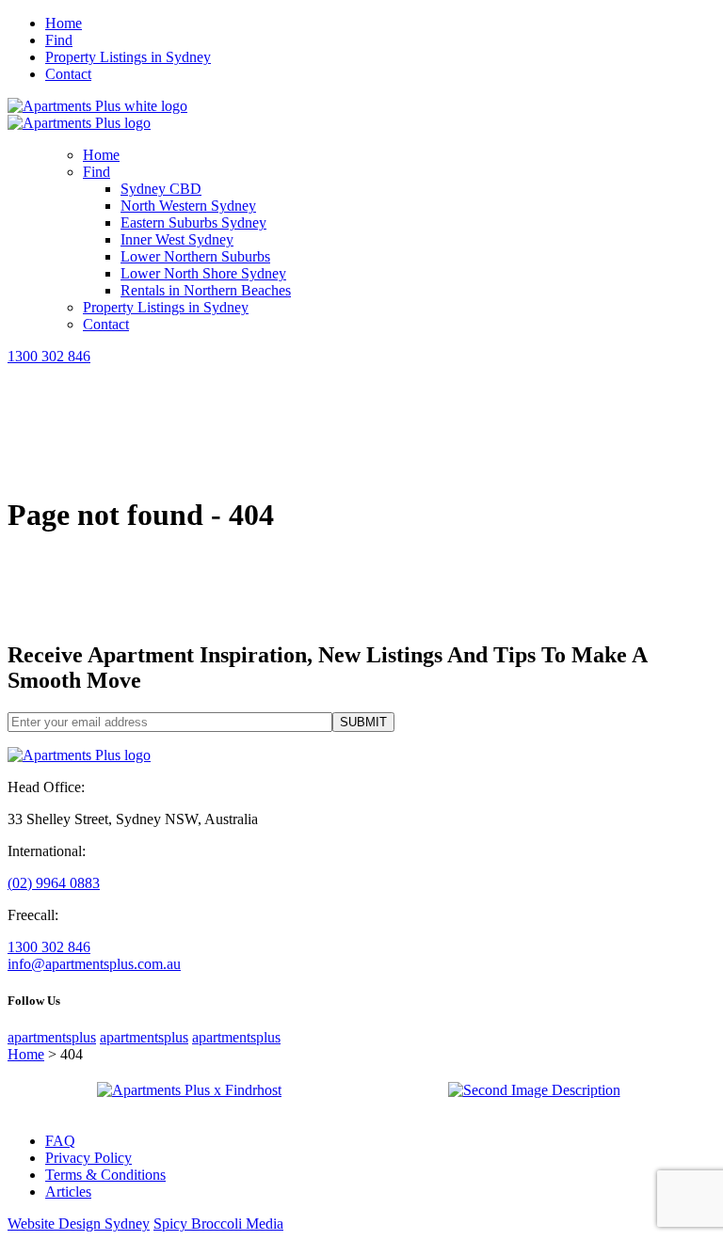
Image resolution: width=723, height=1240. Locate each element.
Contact (68, 74)
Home (63, 23)
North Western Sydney (188, 206)
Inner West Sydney (176, 239)
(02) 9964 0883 (54, 883)
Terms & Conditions (105, 1175)
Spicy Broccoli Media (218, 1224)
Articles (68, 1192)
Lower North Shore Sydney (203, 273)
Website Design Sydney (79, 1224)
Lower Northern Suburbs (195, 256)
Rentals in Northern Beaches (205, 290)
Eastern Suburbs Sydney (193, 223)
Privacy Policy (88, 1158)
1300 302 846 (49, 356)
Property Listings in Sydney (128, 57)
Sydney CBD (160, 189)
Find (58, 40)
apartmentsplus (52, 1037)
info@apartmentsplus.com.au (94, 964)
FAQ (60, 1141)
